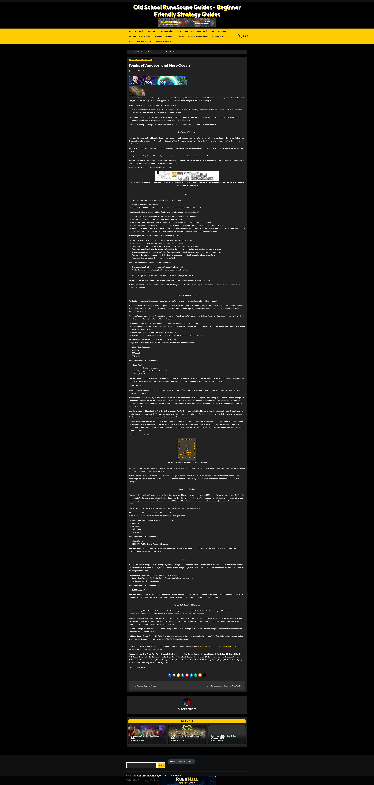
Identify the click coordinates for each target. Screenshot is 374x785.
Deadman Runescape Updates (140, 41)
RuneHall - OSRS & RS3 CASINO (181, 762)
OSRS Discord (157, 649)
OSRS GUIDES (188, 709)
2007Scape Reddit (224, 646)
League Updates (217, 36)
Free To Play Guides (218, 31)
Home (130, 31)
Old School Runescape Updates (140, 36)
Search (161, 765)
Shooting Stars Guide (199, 31)
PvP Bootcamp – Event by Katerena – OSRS (186, 737)
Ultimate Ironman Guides (198, 36)
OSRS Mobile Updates (163, 41)
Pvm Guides (139, 31)
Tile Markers (180, 36)
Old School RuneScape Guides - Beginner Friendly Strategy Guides (187, 10)
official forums (204, 646)
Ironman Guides (182, 31)
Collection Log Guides (164, 36)
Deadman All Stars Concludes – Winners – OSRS (224, 737)
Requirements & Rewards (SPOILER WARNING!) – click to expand (155, 340)
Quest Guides (152, 31)
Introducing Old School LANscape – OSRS (145, 737)
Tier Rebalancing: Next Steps (144, 686)
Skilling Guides (167, 31)
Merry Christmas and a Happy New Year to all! (223, 686)
